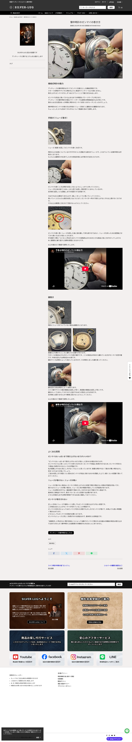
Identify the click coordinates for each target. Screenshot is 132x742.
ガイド (104, 2)
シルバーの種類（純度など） (113, 565)
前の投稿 (51, 568)
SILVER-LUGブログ (18, 17)
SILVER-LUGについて (37, 622)
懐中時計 (52, 543)
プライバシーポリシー (64, 686)
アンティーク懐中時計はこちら (61, 533)
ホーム (10, 17)
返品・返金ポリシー (63, 683)
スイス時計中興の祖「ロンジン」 (59, 565)
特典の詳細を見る (95, 622)
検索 (111, 7)
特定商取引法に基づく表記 (66, 676)
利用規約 (60, 679)
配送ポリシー (62, 681)
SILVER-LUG (21, 7)
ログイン (97, 2)
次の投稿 (120, 568)
